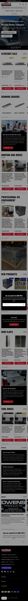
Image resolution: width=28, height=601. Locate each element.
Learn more (18, 1)
